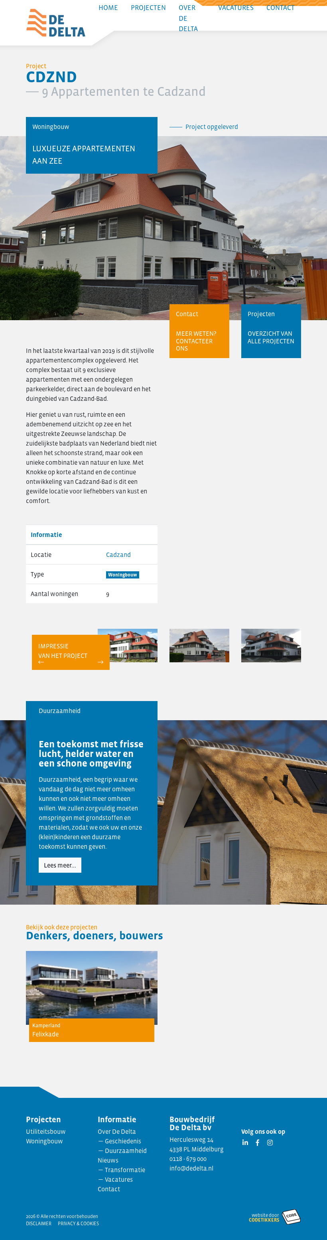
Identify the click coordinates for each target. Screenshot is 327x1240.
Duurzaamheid (126, 1150)
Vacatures (119, 1179)
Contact (109, 1188)
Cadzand (118, 554)
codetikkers (264, 1220)
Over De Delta (117, 1131)
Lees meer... (60, 865)
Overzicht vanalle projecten (271, 337)
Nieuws (108, 1160)
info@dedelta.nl (191, 1168)
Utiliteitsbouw (46, 1131)
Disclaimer (38, 1223)
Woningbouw (122, 575)
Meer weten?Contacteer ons (196, 341)
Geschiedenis (123, 1141)
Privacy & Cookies (78, 1223)
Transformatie (125, 1169)
